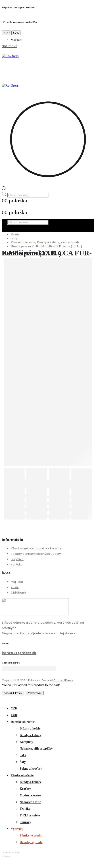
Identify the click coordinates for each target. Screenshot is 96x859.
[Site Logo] (10, 56)
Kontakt (16, 564)
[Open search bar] (4, 189)
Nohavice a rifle (30, 802)
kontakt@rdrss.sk (19, 653)
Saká (23, 755)
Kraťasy (25, 788)
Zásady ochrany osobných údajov (36, 554)
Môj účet (16, 39)
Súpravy (25, 822)
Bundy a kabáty (30, 735)
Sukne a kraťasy (31, 768)
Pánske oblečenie (22, 775)
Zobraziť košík (13, 693)
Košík (15, 587)
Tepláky (25, 808)
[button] (4, 699)
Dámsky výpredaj (32, 842)
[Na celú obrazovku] (8, 852)
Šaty (23, 762)
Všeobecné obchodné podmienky (36, 548)
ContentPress (63, 680)
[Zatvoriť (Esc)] (17, 852)
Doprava (17, 559)
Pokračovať (34, 693)
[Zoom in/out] (3, 852)
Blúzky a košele (30, 728)
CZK (16, 33)
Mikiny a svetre (30, 795)
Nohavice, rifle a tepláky (36, 748)
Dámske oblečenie (23, 721)
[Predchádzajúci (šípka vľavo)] (3, 856)
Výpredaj (17, 828)
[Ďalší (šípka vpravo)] (8, 856)
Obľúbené (18, 592)
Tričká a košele (30, 815)
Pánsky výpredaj (31, 835)
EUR (7, 33)
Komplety (26, 742)
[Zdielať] (12, 852)
